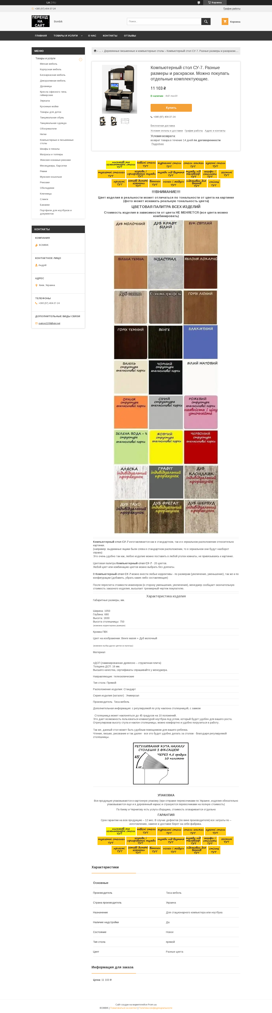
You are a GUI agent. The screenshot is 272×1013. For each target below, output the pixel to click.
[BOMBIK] (41, 26)
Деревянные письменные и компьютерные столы (134, 50)
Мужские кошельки (51, 176)
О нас (92, 35)
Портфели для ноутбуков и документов (56, 212)
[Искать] (206, 21)
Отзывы (130, 35)
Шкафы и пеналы (50, 148)
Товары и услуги (65, 35)
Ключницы (46, 193)
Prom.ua (152, 1004)
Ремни (43, 171)
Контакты (110, 35)
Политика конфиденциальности (155, 1008)
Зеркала (45, 100)
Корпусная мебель (50, 69)
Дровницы (46, 86)
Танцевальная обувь (52, 117)
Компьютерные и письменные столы (56, 142)
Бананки (45, 204)
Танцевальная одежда (53, 123)
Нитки (43, 134)
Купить (171, 107)
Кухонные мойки (49, 106)
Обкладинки (47, 188)
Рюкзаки (45, 182)
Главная (41, 35)
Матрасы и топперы (51, 154)
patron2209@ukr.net (49, 323)
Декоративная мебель (53, 80)
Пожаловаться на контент (123, 1008)
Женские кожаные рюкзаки (55, 160)
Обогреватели (48, 128)
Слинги (44, 199)
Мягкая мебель (48, 63)
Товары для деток (50, 112)
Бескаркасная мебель (53, 75)
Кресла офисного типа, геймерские (53, 93)
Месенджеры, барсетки (53, 165)
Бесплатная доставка (163, 125)
